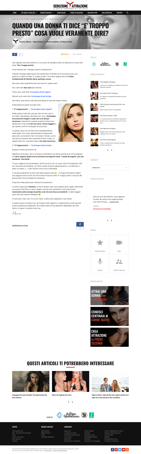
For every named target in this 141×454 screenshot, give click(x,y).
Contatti (119, 12)
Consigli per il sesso (70, 433)
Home (14, 12)
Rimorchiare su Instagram (72, 441)
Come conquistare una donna (114, 431)
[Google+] (116, 449)
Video (43, 435)
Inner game (67, 437)
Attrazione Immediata (102, 209)
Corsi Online (61, 12)
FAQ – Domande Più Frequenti (21, 433)
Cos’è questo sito (17, 431)
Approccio (67, 431)
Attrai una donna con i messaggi (109, 295)
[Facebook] (112, 449)
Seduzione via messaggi (92, 441)
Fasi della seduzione (47, 437)
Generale (87, 433)
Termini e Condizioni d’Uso (60, 450)
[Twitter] (120, 449)
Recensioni (67, 439)
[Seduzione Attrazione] (70, 5)
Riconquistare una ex (111, 439)
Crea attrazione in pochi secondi (109, 337)
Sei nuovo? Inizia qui (28, 12)
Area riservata (107, 12)
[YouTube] (123, 449)
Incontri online (109, 435)
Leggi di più (114, 202)
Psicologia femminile (23, 19)
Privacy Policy (48, 450)
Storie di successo (76, 12)
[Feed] (127, 449)
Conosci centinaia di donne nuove (109, 316)
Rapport (107, 437)
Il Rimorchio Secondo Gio (72, 435)
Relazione (87, 439)
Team (14, 435)
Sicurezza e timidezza (111, 441)
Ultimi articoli (45, 431)
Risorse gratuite (46, 12)
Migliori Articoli (45, 433)
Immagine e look (89, 435)
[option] (109, 113)
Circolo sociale (88, 431)
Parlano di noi (92, 12)
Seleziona (96, 168)
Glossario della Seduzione (113, 433)
